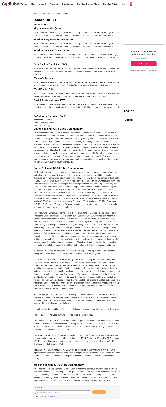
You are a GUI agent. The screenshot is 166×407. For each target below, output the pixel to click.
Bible (36, 14)
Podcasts (54, 4)
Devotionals (67, 4)
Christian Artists (110, 4)
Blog (33, 4)
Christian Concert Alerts (88, 4)
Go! (99, 392)
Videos (23, 4)
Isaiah (42, 14)
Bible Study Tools (49, 396)
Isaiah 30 (51, 14)
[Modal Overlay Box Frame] (144, 61)
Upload (42, 4)
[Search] (131, 4)
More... (125, 4)
